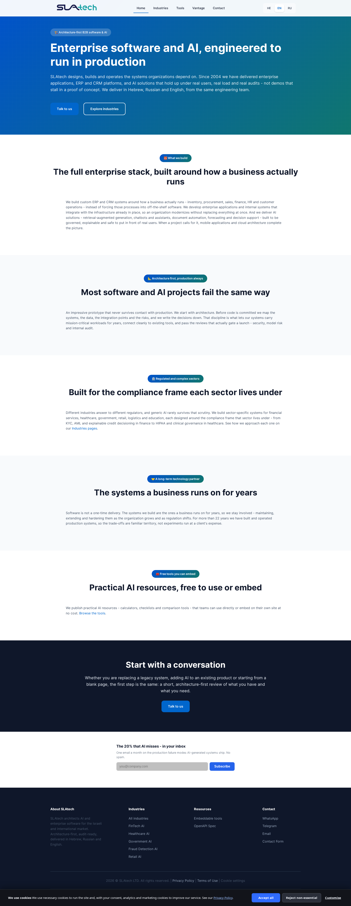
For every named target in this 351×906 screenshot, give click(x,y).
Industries (160, 8)
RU (290, 8)
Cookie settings (233, 881)
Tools (180, 8)
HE (269, 8)
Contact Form (273, 841)
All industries (138, 818)
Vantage (198, 8)
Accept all (266, 898)
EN (279, 8)
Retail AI (135, 857)
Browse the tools (92, 613)
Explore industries (104, 109)
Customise (333, 898)
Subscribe (222, 766)
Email (266, 834)
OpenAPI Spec (205, 826)
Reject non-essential (301, 898)
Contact (219, 8)
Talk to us (64, 109)
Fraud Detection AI (143, 849)
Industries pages (84, 428)
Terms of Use (207, 881)
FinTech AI (136, 826)
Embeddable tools (208, 818)
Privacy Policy (183, 881)
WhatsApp (270, 818)
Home (141, 8)
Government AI (140, 841)
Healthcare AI (139, 834)
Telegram (269, 826)
